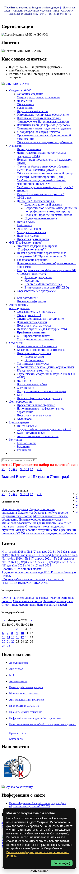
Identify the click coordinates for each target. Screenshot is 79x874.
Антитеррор (16, 669)
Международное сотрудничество (36, 530)
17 (22, 637)
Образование (42, 512)
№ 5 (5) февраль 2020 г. (56, 555)
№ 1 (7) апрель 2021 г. (39, 558)
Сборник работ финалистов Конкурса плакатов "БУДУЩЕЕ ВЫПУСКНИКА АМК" (33, 581)
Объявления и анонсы (27, 601)
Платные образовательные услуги (41, 519)
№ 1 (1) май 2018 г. (14, 551)
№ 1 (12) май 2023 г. (40, 565)
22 (12, 641)
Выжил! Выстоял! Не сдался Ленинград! (35, 477)
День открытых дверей (52, 604)
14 (8, 637)
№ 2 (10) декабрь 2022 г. (53, 562)
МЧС (12, 675)
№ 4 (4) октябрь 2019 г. (26, 555)
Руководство (59, 512)
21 (38, 469)
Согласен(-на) (61, 863)
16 (17, 637)
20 (3, 641)
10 (24, 469)
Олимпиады (51, 601)
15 (12, 637)
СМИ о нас (9, 597)
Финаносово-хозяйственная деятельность (29, 523)
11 (27, 469)
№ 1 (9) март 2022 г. (24, 562)
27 (3, 645)
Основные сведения (15, 509)
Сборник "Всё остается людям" (22, 569)
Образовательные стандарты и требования (49, 533)
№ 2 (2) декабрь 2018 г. (42, 551)
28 (8, 645)
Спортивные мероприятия (19, 604)
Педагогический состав (17, 516)
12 (31, 469)
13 (3, 637)
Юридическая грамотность (34, 370)
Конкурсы (66, 601)
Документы (25, 512)
